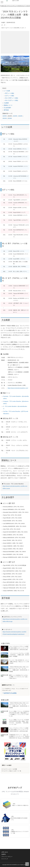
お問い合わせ (4, 852)
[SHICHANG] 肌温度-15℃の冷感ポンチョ (19, 818)
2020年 (10, 118)
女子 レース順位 (9, 95)
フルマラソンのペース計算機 (10, 769)
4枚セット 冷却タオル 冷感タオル (20, 805)
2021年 (5, 118)
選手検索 (6, 110)
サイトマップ (4, 858)
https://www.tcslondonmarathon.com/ (18, 388)
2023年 (15, 116)
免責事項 (3, 854)
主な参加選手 (7, 107)
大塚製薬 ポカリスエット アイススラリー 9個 (19, 832)
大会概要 (6, 103)
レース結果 (7, 90)
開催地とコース (8, 105)
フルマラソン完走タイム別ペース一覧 (12, 771)
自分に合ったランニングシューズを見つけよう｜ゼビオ (15, 6)
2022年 (20, 116)
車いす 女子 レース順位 (11, 100)
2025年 (5, 116)
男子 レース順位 (9, 93)
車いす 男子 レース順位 (11, 98)
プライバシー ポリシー (6, 856)
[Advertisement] (15, 40)
